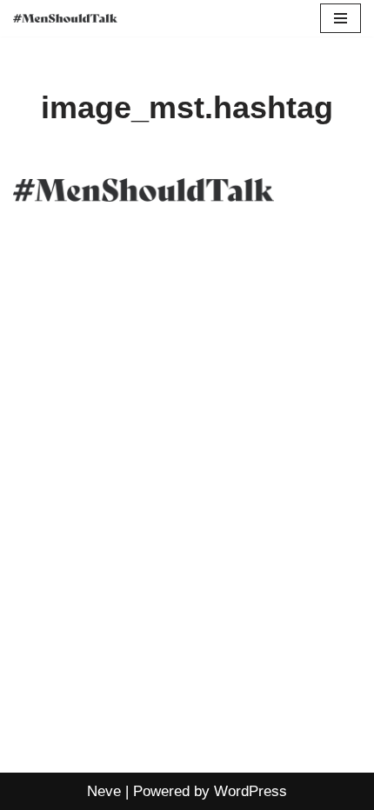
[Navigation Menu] (340, 18)
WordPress (250, 791)
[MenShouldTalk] (65, 18)
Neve (104, 791)
